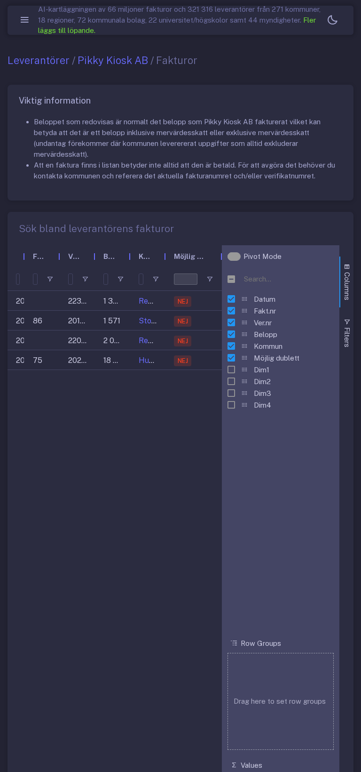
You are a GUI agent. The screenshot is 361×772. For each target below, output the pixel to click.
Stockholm (158, 320)
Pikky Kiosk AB (113, 60)
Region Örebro (164, 301)
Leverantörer (39, 60)
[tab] (346, 282)
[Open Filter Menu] (50, 279)
